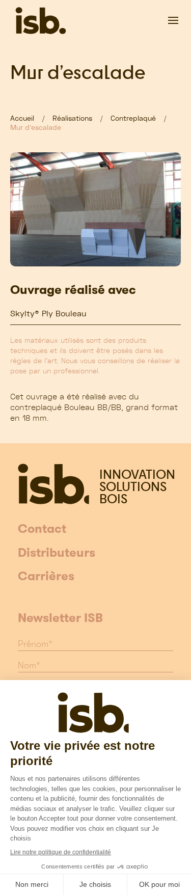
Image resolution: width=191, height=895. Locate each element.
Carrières (46, 576)
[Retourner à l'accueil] (41, 20)
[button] (173, 20)
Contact (42, 529)
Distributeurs (56, 553)
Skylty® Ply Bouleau (48, 313)
